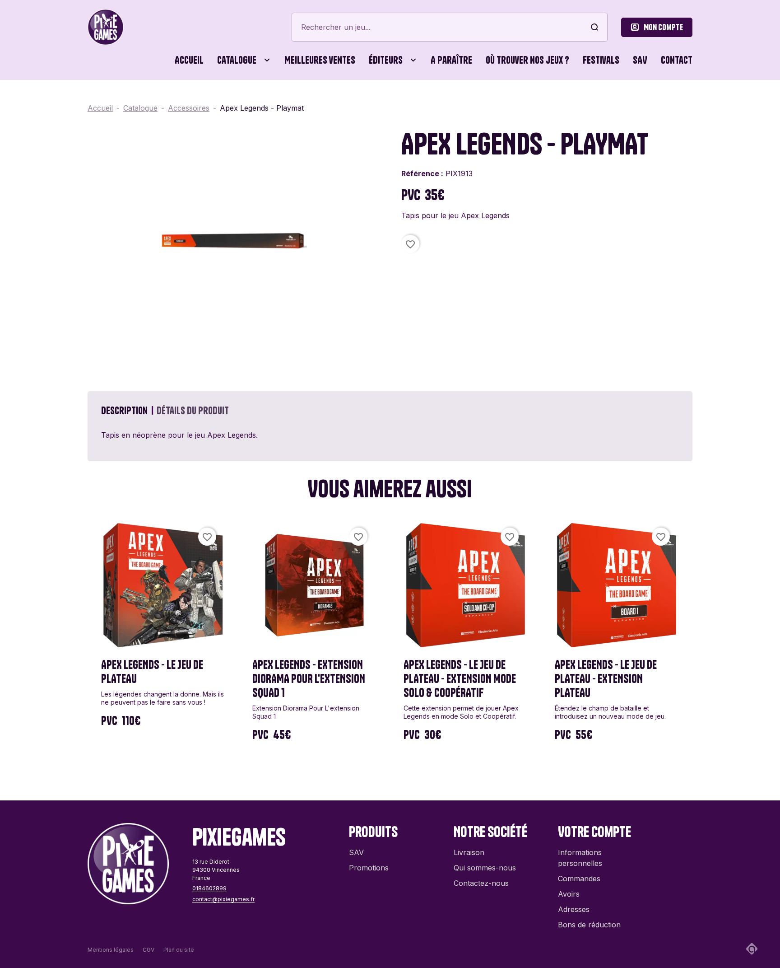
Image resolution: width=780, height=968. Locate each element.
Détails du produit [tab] (193, 410)
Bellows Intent (353, 99)
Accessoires (114, 99)
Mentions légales (111, 949)
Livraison (469, 852)
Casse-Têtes (299, 99)
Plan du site (178, 949)
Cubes (353, 99)
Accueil (189, 60)
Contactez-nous (481, 883)
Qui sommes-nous (485, 867)
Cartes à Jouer (224, 99)
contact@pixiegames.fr (223, 899)
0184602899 (209, 888)
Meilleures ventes (319, 60)
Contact (676, 60)
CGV (148, 949)
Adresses (574, 909)
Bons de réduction (589, 924)
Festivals (601, 60)
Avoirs (569, 893)
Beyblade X (437, 99)
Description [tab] (124, 410)
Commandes (579, 878)
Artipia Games (259, 99)
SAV (640, 60)
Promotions (369, 867)
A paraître (451, 60)
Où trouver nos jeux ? (527, 60)
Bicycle (504, 99)
